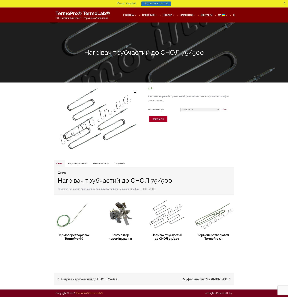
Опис (59, 163)
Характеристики (77, 163)
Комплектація (156, 109)
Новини (167, 15)
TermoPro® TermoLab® (83, 13)
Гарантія (120, 163)
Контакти (206, 15)
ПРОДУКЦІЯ (148, 15)
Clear (224, 109)
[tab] (59, 163)
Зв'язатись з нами (156, 3)
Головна (128, 15)
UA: (220, 15)
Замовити (186, 15)
